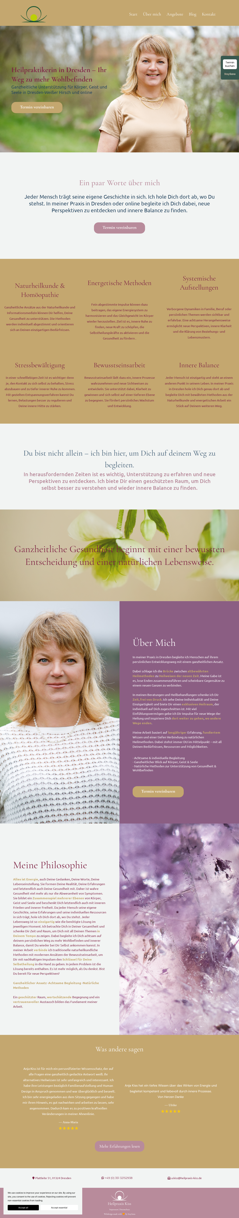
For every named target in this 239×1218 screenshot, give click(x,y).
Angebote (175, 14)
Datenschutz (125, 1209)
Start (133, 14)
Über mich (152, 14)
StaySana (131, 1214)
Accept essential (59, 1207)
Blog (192, 14)
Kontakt (209, 14)
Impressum (113, 1209)
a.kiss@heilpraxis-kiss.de (186, 1178)
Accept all (23, 1207)
